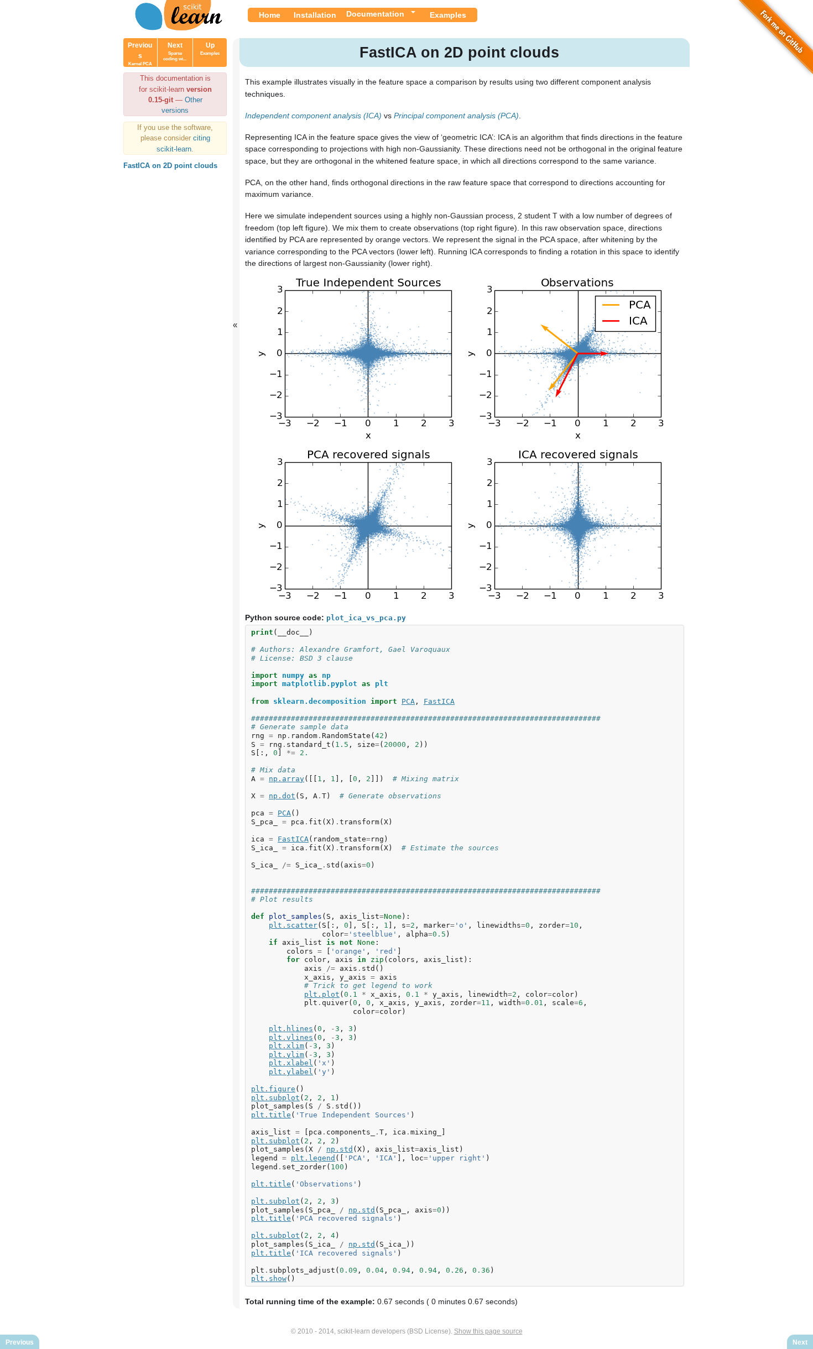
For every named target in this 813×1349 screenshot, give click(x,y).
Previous (140, 53)
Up (210, 48)
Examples (448, 15)
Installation (315, 15)
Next (174, 51)
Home (269, 15)
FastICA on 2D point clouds (170, 165)
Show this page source (488, 1331)
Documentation (375, 13)
